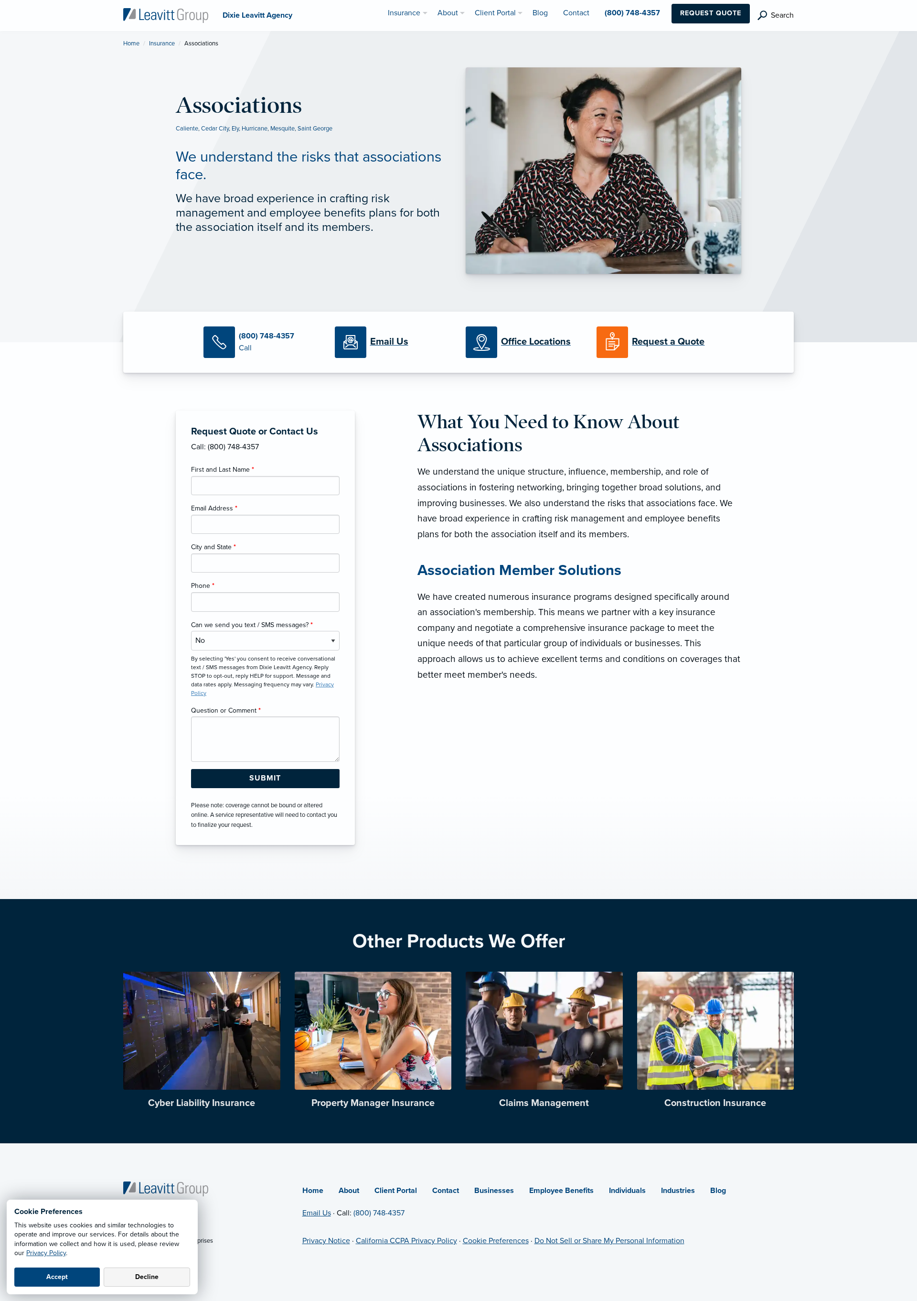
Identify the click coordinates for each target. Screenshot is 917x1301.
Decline (147, 1277)
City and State (213, 547)
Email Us (316, 1213)
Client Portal (395, 1190)
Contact (445, 1190)
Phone (202, 586)
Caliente (187, 128)
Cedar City (215, 128)
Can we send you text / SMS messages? (252, 625)
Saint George (315, 128)
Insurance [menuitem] (404, 13)
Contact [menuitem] (576, 13)
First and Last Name (222, 470)
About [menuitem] (447, 13)
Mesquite (282, 128)
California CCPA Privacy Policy (406, 1241)
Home (131, 43)
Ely (235, 128)
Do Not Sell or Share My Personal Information (609, 1241)
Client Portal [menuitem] (495, 13)
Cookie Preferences (496, 1241)
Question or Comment (226, 710)
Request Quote (710, 13)
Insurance (162, 43)
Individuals (627, 1190)
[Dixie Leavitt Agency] (165, 15)
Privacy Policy (46, 1253)
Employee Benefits (561, 1190)
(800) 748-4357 (379, 1213)
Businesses (494, 1190)
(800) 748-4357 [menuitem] (632, 13)
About (349, 1190)
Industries (678, 1190)
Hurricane (254, 128)
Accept (57, 1277)
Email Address (214, 508)
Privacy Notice (326, 1241)
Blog (718, 1190)
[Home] (165, 1188)
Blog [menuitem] (540, 13)
